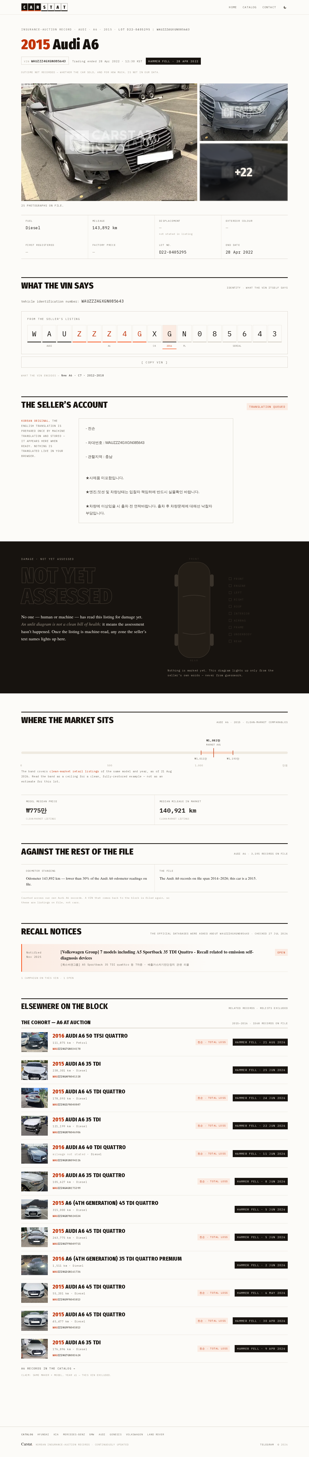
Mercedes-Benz (74, 1434)
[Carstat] (44, 7)
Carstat (27, 1443)
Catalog (249, 7)
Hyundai (43, 1434)
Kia (56, 1434)
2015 (108, 29)
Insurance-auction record (46, 29)
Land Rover (155, 1434)
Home (233, 7)
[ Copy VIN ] (154, 362)
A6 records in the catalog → (48, 1368)
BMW (91, 1434)
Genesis (116, 1434)
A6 (95, 29)
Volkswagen (134, 1434)
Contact (269, 7)
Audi (82, 29)
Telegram (267, 1444)
